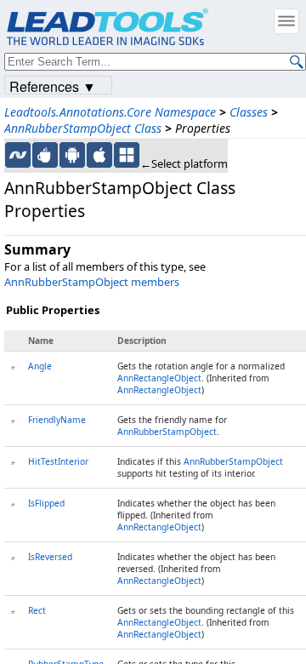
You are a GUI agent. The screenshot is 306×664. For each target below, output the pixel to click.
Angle (40, 366)
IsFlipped (46, 503)
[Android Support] (72, 155)
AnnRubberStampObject (167, 432)
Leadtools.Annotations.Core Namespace (110, 112)
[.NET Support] (18, 155)
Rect (37, 610)
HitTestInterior (58, 461)
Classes (249, 112)
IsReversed (50, 557)
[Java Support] (45, 155)
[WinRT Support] (126, 155)
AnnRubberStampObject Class (83, 128)
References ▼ (52, 85)
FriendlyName (57, 420)
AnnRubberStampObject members (91, 281)
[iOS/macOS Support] (99, 155)
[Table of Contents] (286, 21)
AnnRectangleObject (159, 378)
